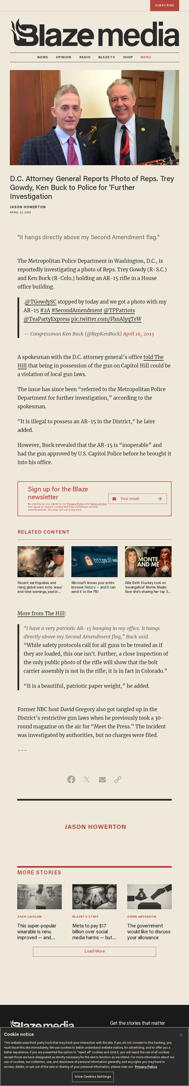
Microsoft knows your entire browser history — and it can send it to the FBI (93, 587)
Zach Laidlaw (29, 916)
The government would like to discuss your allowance (148, 932)
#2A (45, 310)
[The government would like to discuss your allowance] (149, 896)
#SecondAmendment (76, 310)
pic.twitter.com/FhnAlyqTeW (106, 319)
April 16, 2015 (138, 334)
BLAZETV (106, 57)
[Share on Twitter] (87, 779)
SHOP (128, 57)
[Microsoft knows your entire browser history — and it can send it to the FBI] (94, 561)
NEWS (42, 57)
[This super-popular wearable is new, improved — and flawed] (39, 896)
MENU (146, 57)
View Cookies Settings (93, 1076)
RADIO (85, 57)
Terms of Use (98, 504)
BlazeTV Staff (85, 916)
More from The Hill (41, 613)
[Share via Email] (102, 779)
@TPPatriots (119, 310)
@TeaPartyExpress (47, 319)
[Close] (181, 1034)
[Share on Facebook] (71, 779)
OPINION (64, 57)
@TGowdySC (40, 302)
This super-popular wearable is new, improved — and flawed (36, 932)
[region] (94, 1056)
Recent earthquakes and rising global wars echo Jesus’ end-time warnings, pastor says (40, 587)
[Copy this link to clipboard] (118, 779)
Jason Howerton (28, 207)
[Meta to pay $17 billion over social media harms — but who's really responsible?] (94, 896)
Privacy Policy (75, 504)
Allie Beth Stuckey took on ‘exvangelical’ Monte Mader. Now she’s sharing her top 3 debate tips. (146, 587)
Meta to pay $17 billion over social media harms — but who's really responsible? (92, 932)
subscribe (164, 5)
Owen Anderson (141, 916)
